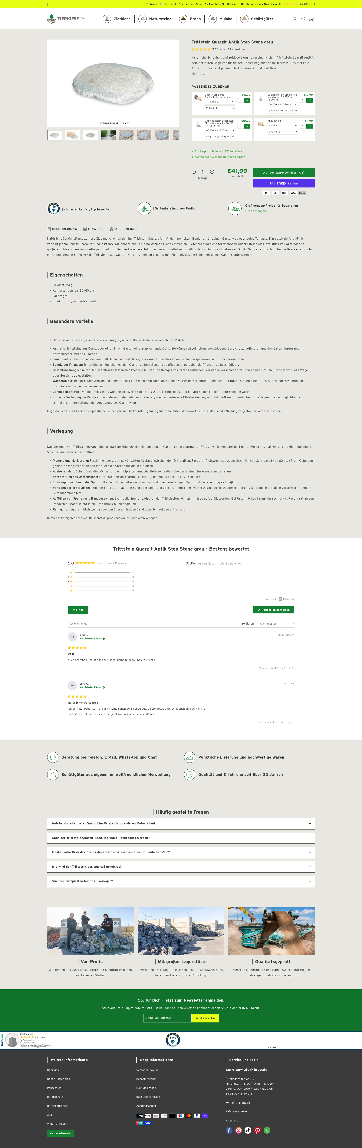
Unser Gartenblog (58, 1078)
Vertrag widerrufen (60, 1133)
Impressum (54, 1087)
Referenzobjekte (236, 1111)
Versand (217, 156)
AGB (50, 1114)
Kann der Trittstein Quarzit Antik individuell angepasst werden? (101, 838)
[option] (113, 83)
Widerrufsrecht (57, 1123)
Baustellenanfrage (148, 1096)
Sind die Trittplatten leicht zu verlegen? (82, 881)
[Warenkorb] (312, 18)
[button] (219, 49)
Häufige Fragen (146, 1087)
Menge (203, 178)
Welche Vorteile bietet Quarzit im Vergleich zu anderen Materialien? (104, 823)
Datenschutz (55, 1096)
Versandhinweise (147, 1070)
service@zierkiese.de (267, 4)
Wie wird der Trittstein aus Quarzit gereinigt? (87, 866)
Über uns (53, 1070)
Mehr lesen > (200, 73)
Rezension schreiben (277, 610)
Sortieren (248, 623)
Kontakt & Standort (238, 1102)
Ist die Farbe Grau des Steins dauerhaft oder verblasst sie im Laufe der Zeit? (111, 852)
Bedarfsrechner (146, 1078)
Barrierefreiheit (57, 1105)
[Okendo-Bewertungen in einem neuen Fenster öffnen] (279, 599)
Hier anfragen (255, 211)
